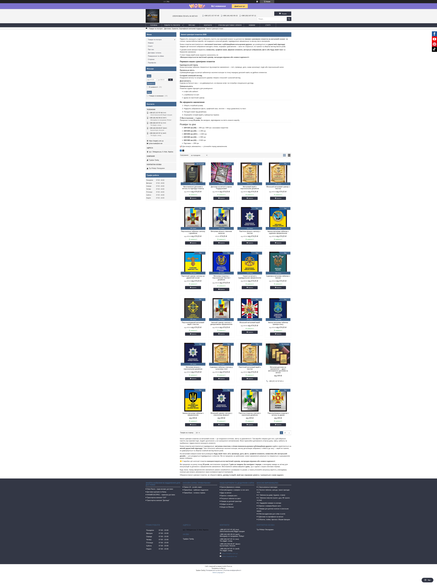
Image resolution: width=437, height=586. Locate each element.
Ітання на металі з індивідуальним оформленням (249, 277)
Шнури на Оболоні (227, 507)
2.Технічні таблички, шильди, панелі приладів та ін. (273, 491)
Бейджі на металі (227, 504)
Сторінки (151, 59)
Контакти (208, 25)
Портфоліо (152, 63)
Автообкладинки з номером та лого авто (235, 490)
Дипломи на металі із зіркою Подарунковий (221, 187)
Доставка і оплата (154, 53)
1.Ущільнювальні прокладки (267, 487)
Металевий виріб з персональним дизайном (249, 187)
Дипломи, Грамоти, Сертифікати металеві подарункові (184, 28)
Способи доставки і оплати (229, 25)
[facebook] (181, 151)
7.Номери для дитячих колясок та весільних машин (273, 510)
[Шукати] (289, 19)
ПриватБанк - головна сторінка (194, 493)
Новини (252, 25)
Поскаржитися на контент (214, 570)
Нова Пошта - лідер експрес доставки (160, 489)
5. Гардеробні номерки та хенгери (269, 503)
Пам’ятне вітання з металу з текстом (249, 232)
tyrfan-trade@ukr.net (155, 143)
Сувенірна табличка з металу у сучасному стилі (221, 368)
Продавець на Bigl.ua (218, 568)
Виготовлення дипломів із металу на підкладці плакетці (193, 187)
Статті (268, 25)
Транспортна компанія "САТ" (156, 497)
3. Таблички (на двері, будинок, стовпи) (271, 495)
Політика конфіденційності (232, 570)
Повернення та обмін (156, 56)
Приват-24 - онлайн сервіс (193, 487)
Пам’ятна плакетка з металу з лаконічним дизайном (250, 414)
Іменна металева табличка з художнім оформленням (278, 232)
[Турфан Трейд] (152, 22)
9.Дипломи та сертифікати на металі (270, 517)
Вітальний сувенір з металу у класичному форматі (221, 414)
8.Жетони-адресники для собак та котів (271, 514)
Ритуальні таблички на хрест (231, 498)
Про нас (191, 25)
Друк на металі (226, 493)
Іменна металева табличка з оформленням (193, 414)
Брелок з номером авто (229, 495)
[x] (183, 151)
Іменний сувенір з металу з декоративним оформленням (221, 323)
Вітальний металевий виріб (250, 322)
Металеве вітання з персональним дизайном (193, 368)
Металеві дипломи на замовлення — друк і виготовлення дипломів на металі (278, 369)
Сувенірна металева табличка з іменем (278, 277)
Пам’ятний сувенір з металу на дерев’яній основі (193, 277)
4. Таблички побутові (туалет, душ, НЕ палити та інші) (273, 499)
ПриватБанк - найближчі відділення (196, 490)
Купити (194, 198)
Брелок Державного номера (230, 487)
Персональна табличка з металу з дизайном (193, 232)
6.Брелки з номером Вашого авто (269, 506)
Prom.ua (229, 566)
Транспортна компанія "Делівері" (158, 500)
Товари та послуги (172, 25)
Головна (153, 25)
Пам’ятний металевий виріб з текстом (250, 368)
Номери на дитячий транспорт (231, 501)
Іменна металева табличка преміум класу (278, 323)
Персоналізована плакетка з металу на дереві (278, 414)
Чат (429, 580)
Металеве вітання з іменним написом (221, 232)
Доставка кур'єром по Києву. (157, 492)
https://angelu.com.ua (156, 141)
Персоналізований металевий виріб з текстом (193, 323)
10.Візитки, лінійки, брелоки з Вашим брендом (274, 519)
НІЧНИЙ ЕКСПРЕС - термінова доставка (161, 495)
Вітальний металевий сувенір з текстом (278, 187)
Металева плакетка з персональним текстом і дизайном (221, 278)
